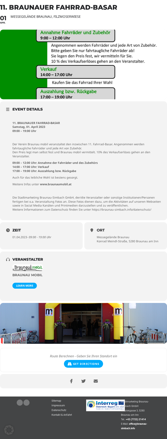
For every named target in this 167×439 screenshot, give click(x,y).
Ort (101, 230)
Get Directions (86, 364)
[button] (9, 430)
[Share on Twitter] (83, 381)
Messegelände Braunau (113, 237)
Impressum (58, 405)
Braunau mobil (27, 275)
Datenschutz (59, 410)
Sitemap (56, 401)
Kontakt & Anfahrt (62, 415)
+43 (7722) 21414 (136, 419)
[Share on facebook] (71, 381)
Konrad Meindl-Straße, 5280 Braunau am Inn (127, 241)
